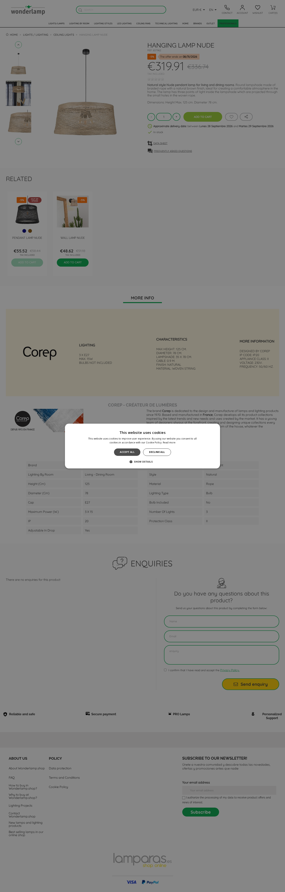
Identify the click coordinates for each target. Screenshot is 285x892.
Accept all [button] (127, 452)
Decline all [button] (157, 452)
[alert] (142, 446)
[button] (142, 462)
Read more (169, 442)
